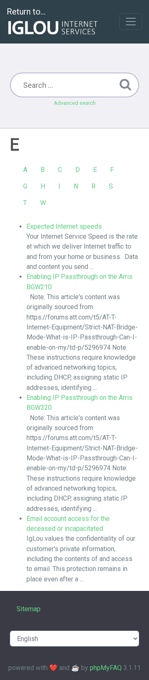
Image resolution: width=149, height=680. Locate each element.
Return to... (26, 12)
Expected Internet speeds (64, 226)
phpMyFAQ (106, 668)
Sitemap (29, 609)
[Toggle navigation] (130, 21)
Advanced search (75, 103)
